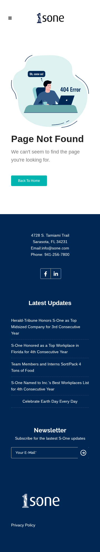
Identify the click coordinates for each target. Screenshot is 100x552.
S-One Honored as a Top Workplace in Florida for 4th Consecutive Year (45, 348)
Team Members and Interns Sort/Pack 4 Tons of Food (46, 367)
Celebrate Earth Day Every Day (50, 401)
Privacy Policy (23, 525)
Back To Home (29, 181)
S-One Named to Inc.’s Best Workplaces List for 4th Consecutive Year (50, 385)
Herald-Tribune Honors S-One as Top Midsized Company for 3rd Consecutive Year (45, 326)
